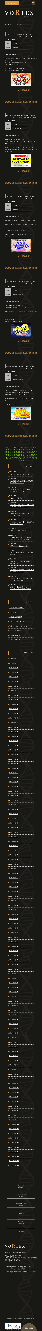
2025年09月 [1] (13, 709)
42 (27, 451)
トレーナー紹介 (9, 1269)
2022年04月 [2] (13, 896)
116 (19, 460)
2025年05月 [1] (13, 727)
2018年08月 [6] (13, 1010)
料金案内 (20, 1266)
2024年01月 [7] (13, 800)
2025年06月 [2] (13, 722)
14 (32, 448)
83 (19, 455)
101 (27, 457)
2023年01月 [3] (13, 855)
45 (34, 451)
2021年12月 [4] (13, 914)
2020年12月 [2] (13, 937)
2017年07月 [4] (13, 1065)
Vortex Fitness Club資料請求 (21, 1195)
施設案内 (14, 1266)
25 (23, 449)
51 (15, 452)
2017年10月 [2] (13, 1056)
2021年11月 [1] (13, 919)
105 (7, 458)
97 (17, 457)
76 (36, 454)
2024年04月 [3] (13, 786)
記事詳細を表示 (26, 90)
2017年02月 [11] (14, 1088)
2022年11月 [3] (13, 864)
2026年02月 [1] (13, 686)
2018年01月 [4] (13, 1042)
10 (23, 448)
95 (13, 457)
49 (10, 452)
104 (35, 457)
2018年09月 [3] (13, 1005)
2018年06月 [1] (13, 1019)
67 (17, 454)
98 (19, 457)
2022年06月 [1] (13, 887)
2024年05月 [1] (13, 782)
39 (21, 451)
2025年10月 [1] (13, 704)
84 (21, 455)
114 (33, 458)
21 (15, 449)
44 (32, 451)
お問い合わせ (21, 1231)
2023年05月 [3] (13, 837)
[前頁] (7, 448)
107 (12, 458)
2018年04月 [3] (13, 1028)
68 (19, 454)
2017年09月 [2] (13, 1060)
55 (23, 452)
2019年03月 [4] (13, 983)
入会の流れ (21, 1213)
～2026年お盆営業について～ (18, 498)
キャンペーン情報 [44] (15, 630)
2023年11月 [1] (13, 809)
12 (27, 448)
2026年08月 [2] (13, 658)
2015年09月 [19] (14, 1165)
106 (10, 458)
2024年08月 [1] (13, 768)
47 (6, 452)
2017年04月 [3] (13, 1078)
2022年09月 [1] (13, 873)
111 (24, 458)
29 (32, 449)
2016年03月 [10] (14, 1138)
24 (21, 449)
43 (30, 451)
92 (6, 457)
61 (36, 452)
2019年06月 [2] (13, 969)
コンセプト (8, 1266)
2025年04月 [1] (13, 732)
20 (12, 449)
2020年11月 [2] (13, 942)
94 (10, 457)
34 (10, 451)
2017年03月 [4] (13, 1083)
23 (19, 449)
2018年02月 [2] (13, 1037)
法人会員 (23, 1269)
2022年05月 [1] (13, 891)
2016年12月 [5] (13, 1097)
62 (6, 454)
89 (32, 455)
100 (24, 457)
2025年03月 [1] (13, 736)
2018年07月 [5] (13, 1015)
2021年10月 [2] (13, 923)
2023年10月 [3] (13, 814)
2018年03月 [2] (13, 1033)
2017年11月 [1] (13, 1051)
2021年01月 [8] (13, 932)
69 (21, 454)
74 (32, 454)
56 (25, 452)
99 (21, 457)
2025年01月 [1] (13, 745)
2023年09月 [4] (13, 818)
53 (19, 452)
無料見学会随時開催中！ (21, 1186)
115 (36, 458)
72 (27, 454)
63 (8, 454)
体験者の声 (8, 1271)
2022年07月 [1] (13, 882)
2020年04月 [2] (13, 955)
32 (6, 451)
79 (10, 455)
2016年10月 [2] (13, 1106)
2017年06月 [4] (13, 1069)
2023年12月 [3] (13, 805)
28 (30, 449)
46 (36, 451)
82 (17, 455)
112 (27, 458)
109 (18, 458)
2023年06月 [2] (13, 832)
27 (27, 449)
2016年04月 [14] (14, 1133)
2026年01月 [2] (13, 690)
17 (6, 449)
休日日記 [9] (12, 612)
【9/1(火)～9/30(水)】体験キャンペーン (21, 474)
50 (12, 452)
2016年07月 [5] (13, 1120)
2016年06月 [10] (14, 1124)
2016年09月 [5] (13, 1110)
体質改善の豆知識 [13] (15, 617)
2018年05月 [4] (13, 1024)
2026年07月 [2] (13, 663)
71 (25, 454)
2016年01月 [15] (14, 1147)
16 (36, 448)
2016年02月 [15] (14, 1142)
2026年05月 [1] (13, 672)
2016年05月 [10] (14, 1129)
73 (30, 454)
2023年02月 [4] (13, 850)
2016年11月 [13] (14, 1101)
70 (23, 454)
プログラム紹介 (27, 1266)
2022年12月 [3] (13, 859)
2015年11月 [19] (14, 1156)
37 (17, 451)
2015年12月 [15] (14, 1152)
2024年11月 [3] (13, 754)
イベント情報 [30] (14, 640)
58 (30, 452)
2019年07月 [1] (13, 964)
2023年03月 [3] (13, 846)
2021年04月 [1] (13, 928)
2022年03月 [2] (13, 900)
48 (8, 452)
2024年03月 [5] (13, 791)
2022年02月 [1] (13, 905)
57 (27, 452)
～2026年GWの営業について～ (19, 546)
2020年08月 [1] (13, 946)
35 (12, 451)
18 (8, 449)
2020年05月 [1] (13, 951)
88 (30, 455)
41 (25, 451)
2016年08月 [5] (13, 1115)
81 (15, 455)
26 (25, 449)
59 (32, 452)
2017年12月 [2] (13, 1047)
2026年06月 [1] (13, 668)
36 (15, 451)
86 (25, 455)
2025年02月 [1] (13, 741)
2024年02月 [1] (13, 795)
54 (21, 452)
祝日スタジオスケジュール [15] (18, 626)
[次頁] (22, 460)
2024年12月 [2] (13, 750)
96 (15, 457)
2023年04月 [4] (13, 841)
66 (15, 454)
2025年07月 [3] (13, 718)
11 (25, 448)
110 (21, 458)
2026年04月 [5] (13, 677)
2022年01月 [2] (13, 910)
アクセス (28, 1269)
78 (8, 455)
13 (29, 448)
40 (23, 451)
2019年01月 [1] (13, 987)
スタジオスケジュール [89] (17, 621)
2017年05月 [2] (13, 1074)
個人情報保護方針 (16, 1271)
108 (15, 458)
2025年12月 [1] (13, 695)
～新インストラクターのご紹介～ (19, 530)
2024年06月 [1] (13, 777)
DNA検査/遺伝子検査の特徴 (21, 1204)
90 (34, 455)
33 (8, 451)
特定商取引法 (25, 1271)
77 (6, 455)
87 (27, 455)
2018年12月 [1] (13, 992)
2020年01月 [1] (13, 960)
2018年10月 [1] (13, 1001)
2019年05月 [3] (13, 973)
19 (10, 449)
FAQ (33, 1269)
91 (36, 455)
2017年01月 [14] (14, 1092)
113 (30, 458)
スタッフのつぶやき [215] (16, 608)
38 (19, 451)
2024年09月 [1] (13, 763)
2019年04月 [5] (13, 978)
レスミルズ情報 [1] (14, 635)
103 (33, 457)
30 (34, 449)
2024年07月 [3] (13, 773)
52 (17, 452)
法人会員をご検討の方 (21, 1222)
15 (34, 448)
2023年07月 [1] (13, 827)
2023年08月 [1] (13, 823)
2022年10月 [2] (13, 868)
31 (36, 449)
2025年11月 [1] (13, 700)
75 (34, 454)
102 (30, 457)
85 (23, 455)
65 (12, 454)
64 (10, 454)
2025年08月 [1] (13, 713)
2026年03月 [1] (13, 681)
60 (34, 452)
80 (12, 455)
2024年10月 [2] (13, 759)
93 (8, 457)
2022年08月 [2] (13, 878)
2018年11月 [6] (13, 996)
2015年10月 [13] (14, 1161)
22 (17, 449)
